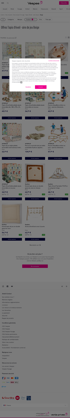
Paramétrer (28, 87)
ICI (21, 82)
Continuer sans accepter (53, 60)
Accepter (41, 87)
